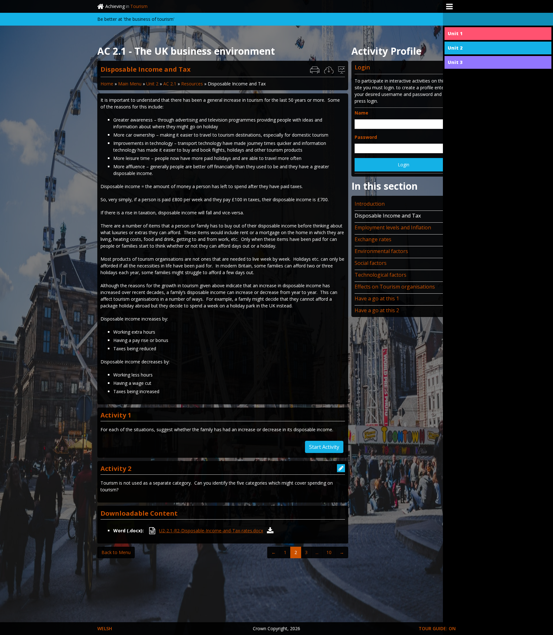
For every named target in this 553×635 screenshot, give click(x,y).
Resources (192, 84)
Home (106, 84)
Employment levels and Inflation (393, 227)
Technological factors (380, 274)
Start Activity (324, 446)
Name (361, 113)
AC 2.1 (169, 84)
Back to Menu (116, 552)
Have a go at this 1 (377, 298)
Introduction (370, 203)
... (317, 552)
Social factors (371, 262)
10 (329, 552)
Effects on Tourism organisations (395, 286)
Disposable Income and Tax (388, 215)
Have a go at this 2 (377, 310)
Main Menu (129, 84)
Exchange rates (373, 239)
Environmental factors (381, 251)
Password (366, 137)
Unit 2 (152, 84)
